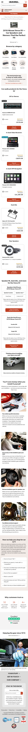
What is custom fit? (8, 576)
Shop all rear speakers (14, 272)
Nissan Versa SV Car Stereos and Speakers (14, 17)
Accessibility (19, 710)
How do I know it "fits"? (9, 559)
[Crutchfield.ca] (14, 2)
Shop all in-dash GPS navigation (14, 200)
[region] (14, 655)
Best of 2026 (5, 137)
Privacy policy (4, 710)
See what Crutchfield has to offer (13, 83)
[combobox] (14, 5)
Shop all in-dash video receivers (14, 164)
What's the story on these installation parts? (14, 585)
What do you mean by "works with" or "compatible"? (13, 563)
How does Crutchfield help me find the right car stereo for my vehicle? (14, 568)
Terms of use (11, 710)
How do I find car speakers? (10, 573)
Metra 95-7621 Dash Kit (14, 327)
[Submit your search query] (25, 5)
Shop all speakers (14, 310)
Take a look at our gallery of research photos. (14, 373)
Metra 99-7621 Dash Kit (14, 334)
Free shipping (14, 13)
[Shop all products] (2, 2)
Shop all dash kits (14, 236)
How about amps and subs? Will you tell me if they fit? (14, 581)
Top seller (4, 101)
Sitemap (25, 710)
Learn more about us (13, 635)
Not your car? (13, 42)
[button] (26, 655)
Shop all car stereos (14, 128)
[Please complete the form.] (22, 693)
